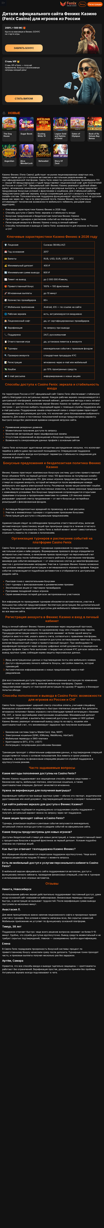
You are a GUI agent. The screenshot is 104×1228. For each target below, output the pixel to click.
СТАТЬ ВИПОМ (24, 98)
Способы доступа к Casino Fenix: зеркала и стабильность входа (40, 212)
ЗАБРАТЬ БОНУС (24, 48)
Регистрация (95, 4)
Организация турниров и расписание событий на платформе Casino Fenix (46, 219)
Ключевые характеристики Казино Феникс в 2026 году (36, 209)
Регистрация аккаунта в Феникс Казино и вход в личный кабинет (42, 222)
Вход (82, 4)
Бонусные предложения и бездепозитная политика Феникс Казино (42, 216)
